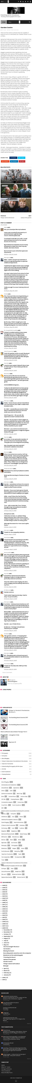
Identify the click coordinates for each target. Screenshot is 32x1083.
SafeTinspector (9, 351)
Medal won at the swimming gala (13, 955)
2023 (3, 892)
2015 (3, 909)
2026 (3, 885)
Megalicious (14, 831)
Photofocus (6, 1030)
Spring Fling (17, 851)
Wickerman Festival (16, 874)
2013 (3, 913)
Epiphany (3, 813)
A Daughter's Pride (14, 735)
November (7, 932)
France (21, 816)
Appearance (16, 787)
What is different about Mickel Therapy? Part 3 (14, 732)
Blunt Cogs (19, 793)
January (6, 975)
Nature (19, 839)
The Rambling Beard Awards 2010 (18, 724)
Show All (29, 1023)
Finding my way (7, 1004)
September (7, 936)
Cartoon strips (24, 796)
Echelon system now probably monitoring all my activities (15, 811)
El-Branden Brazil (8, 1043)
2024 (4, 890)
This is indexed (5, 1071)
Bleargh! (6, 966)
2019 (3, 900)
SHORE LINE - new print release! (11, 1055)
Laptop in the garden (9, 959)
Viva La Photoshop (5, 871)
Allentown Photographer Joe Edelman (14, 1036)
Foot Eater (7, 537)
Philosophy (4, 845)
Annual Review (4, 787)
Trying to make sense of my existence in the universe (15, 761)
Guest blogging (5, 822)
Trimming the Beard (9, 957)
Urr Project (3, 868)
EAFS (2, 808)
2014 (3, 911)
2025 (3, 887)
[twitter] (28, 1)
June (5, 942)
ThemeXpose (19, 1078)
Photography (5, 753)
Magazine (3, 831)
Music (11, 839)
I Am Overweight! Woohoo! (11, 946)
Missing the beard (8, 951)
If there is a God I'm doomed (8, 825)
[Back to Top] (16, 1081)
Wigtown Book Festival (6, 877)
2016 (3, 907)
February (6, 973)
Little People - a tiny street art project (14, 1054)
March (6, 970)
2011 (3, 917)
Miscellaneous (15, 836)
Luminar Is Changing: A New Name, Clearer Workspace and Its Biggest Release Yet (15, 1032)
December (7, 930)
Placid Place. (6, 1014)
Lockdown (22, 828)
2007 (4, 926)
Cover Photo (4, 805)
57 (2, 209)
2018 (3, 902)
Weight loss (18, 871)
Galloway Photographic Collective (9, 819)
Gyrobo (6, 363)
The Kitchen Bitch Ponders (11, 1002)
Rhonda (6, 452)
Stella (6, 294)
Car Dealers (6, 949)
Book (2, 796)
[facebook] (18, 1)
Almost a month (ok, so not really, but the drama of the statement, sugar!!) (15, 998)
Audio (11, 790)
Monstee (6, 373)
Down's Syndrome (6, 771)
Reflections (4, 848)
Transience (6, 1044)
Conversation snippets (7, 802)
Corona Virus (21, 802)
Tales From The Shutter (7, 763)
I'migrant (6, 1013)
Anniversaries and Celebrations (9, 200)
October (6, 934)
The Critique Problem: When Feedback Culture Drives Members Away (14, 1038)
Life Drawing (4, 828)
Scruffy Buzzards (5, 851)
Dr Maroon (7, 590)
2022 (3, 894)
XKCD (3, 1065)
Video (12, 868)
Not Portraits (14, 842)
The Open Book (18, 857)
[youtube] (30, 1)
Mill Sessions (4, 836)
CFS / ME (4, 769)
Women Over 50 (21, 877)
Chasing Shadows (6, 774)
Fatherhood (4, 816)
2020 (4, 898)
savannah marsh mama (10, 996)
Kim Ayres (7, 257)
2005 (4, 977)
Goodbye (5, 1009)
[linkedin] (23, 1)
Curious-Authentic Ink (9, 1007)
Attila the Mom (8, 468)
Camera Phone (12, 796)
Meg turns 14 (12, 742)
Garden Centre (7, 961)
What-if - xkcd (5, 1067)
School (22, 848)
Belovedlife (7, 552)
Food (13, 816)
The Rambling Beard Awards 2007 (18, 717)
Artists (3, 790)
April (5, 968)
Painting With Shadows (10, 15)
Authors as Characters (6, 793)
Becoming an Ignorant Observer (12, 1050)
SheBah (6, 634)
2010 (3, 919)
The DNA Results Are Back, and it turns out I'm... (15, 180)
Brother (4, 194)
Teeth (19, 854)
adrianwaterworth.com (10, 1018)
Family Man (16, 30)
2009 (4, 921)
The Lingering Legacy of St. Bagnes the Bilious (14, 1019)
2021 (3, 896)
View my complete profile (15, 683)
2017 (3, 904)
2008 (4, 924)
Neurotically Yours (6, 1072)
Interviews (22, 825)
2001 (3, 979)
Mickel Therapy (23, 834)
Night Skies (4, 842)
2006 (4, 928)
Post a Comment (7, 672)
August (6, 938)
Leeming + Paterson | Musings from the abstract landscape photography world (15, 1048)
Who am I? (4, 874)
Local (13, 828)
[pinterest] (25, 1)
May (5, 945)
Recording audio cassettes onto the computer (17, 953)
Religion (14, 848)
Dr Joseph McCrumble (10, 330)
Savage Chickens (6, 1069)
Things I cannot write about (11, 963)
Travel (2, 860)
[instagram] (21, 1)
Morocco (3, 839)
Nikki (5, 227)
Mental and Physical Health (7, 834)
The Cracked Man (5, 857)
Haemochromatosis (19, 822)
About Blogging (5, 758)
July (5, 940)
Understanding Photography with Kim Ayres (12, 766)
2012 (3, 915)
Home (3, 22)
